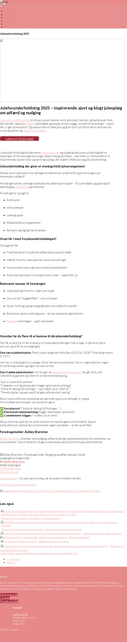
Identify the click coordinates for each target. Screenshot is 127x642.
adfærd (29, 123)
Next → (11, 562)
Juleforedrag (7, 553)
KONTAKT (8, 27)
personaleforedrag (45, 553)
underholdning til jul (66, 553)
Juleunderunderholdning (15, 120)
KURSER (8, 15)
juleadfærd (21, 187)
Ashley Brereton (10, 438)
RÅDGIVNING (10, 21)
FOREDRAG (9, 11)
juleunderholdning (24, 553)
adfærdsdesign (50, 152)
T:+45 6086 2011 (10, 468)
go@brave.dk (20, 614)
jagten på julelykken (34, 130)
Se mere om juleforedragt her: (18, 484)
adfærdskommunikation (66, 372)
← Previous (13, 559)
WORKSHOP (9, 18)
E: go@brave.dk (9, 472)
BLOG (6, 24)
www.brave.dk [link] (8, 478)
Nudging (12, 321)
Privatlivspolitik (9, 601)
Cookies (5, 598)
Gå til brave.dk (8, 594)
